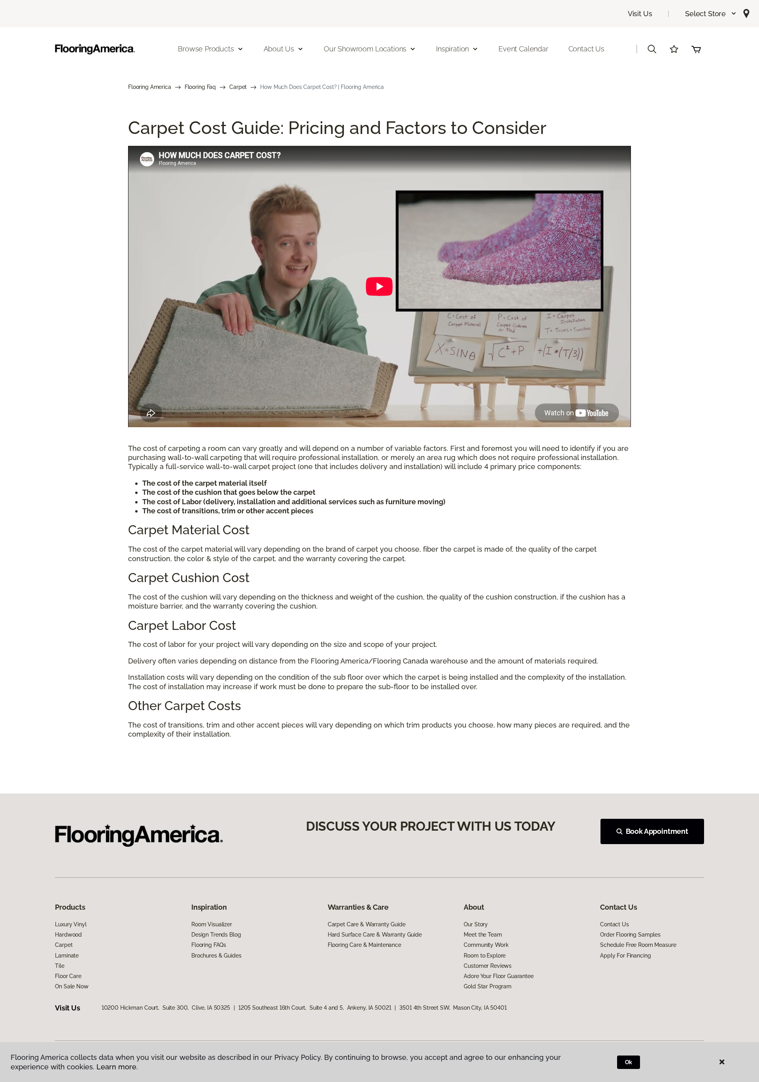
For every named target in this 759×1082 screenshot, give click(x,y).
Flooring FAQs (208, 945)
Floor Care (68, 976)
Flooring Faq (200, 87)
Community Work (486, 945)
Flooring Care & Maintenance (364, 945)
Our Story (476, 924)
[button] (711, 13)
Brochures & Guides (216, 955)
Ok (628, 1062)
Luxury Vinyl (70, 924)
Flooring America (149, 87)
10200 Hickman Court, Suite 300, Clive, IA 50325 (166, 1008)
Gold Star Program (488, 986)
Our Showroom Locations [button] (365, 49)
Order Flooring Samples (630, 934)
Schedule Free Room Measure (638, 945)
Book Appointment (657, 831)
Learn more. (117, 1067)
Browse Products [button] (206, 49)
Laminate (67, 955)
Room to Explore (485, 955)
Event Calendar (523, 49)
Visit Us (640, 13)
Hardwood (68, 934)
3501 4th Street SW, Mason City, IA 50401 (452, 1008)
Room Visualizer (211, 924)
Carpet (238, 87)
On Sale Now (71, 986)
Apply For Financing (625, 955)
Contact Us (586, 49)
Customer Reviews (488, 966)
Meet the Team (483, 934)
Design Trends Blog (216, 934)
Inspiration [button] (452, 49)
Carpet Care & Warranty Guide (367, 924)
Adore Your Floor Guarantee (498, 976)
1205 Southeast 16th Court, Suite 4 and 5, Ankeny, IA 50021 (314, 1008)
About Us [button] (279, 49)
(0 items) (696, 49)
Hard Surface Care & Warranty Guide (375, 934)
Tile (59, 966)
